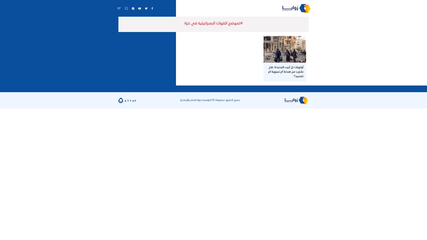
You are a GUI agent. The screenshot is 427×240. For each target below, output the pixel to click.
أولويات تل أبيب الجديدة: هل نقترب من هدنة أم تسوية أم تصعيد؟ (285, 72)
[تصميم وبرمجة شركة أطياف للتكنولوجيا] (127, 100)
